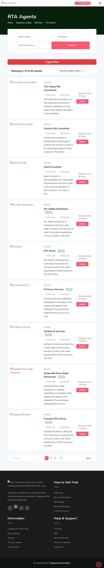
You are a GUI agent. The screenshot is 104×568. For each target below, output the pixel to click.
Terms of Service (15, 542)
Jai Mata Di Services (54, 331)
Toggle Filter (52, 62)
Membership (59, 502)
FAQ (55, 533)
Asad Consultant (52, 166)
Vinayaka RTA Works (55, 418)
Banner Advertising (62, 506)
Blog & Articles (14, 533)
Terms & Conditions (62, 542)
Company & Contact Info (18, 529)
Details (82, 101)
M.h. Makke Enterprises (56, 208)
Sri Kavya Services (54, 289)
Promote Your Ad (61, 511)
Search (71, 45)
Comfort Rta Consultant (56, 128)
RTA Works (50, 250)
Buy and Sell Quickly (62, 497)
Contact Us (58, 547)
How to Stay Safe (61, 538)
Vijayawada (64, 95)
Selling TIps (58, 493)
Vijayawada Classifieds (60, 563)
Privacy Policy (13, 547)
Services (47, 82)
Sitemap (11, 538)
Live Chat (58, 529)
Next (88, 458)
